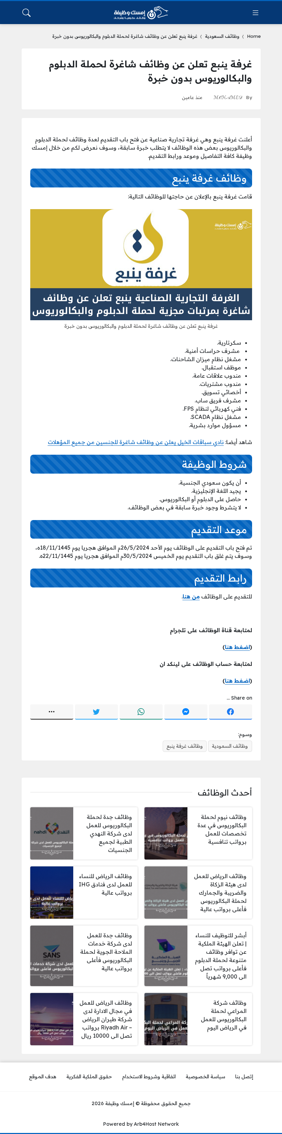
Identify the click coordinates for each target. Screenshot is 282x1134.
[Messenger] (185, 712)
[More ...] (51, 712)
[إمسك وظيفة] (141, 13)
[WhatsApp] (141, 712)
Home (254, 36)
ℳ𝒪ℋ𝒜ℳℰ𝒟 (228, 97)
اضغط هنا (237, 647)
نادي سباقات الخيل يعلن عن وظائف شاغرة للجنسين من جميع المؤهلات (136, 442)
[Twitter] (96, 712)
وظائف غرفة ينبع (184, 746)
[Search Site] (26, 12)
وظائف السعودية (222, 36)
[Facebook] (230, 712)
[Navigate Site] (255, 12)
